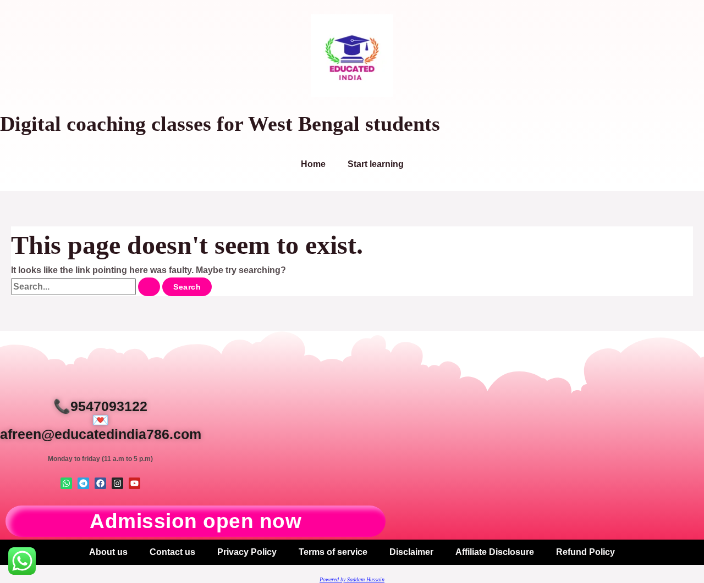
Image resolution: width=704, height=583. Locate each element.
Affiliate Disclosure (494, 552)
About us (108, 552)
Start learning (376, 164)
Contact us (172, 552)
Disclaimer (411, 552)
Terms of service (333, 552)
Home (313, 164)
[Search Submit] (149, 286)
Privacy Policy (247, 552)
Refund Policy (585, 552)
